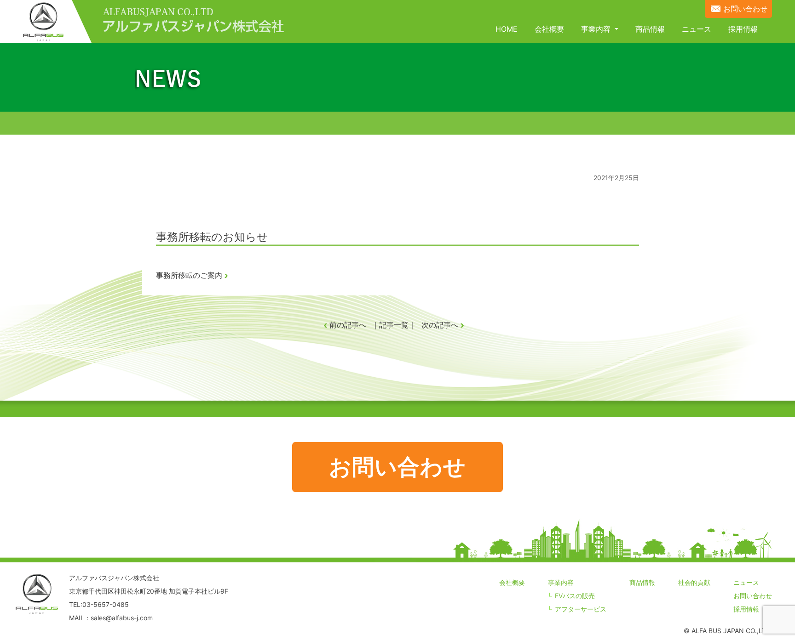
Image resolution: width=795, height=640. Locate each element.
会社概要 (512, 582)
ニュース (746, 582)
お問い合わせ (745, 8)
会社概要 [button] (549, 29)
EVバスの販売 (575, 596)
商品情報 (642, 582)
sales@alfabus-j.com (122, 618)
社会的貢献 (694, 582)
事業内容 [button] (597, 29)
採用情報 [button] (743, 29)
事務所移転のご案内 (189, 275)
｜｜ (394, 324)
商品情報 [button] (650, 29)
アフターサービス (580, 609)
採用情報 (746, 609)
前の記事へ (347, 324)
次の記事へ (439, 324)
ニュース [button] (696, 29)
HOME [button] (506, 29)
